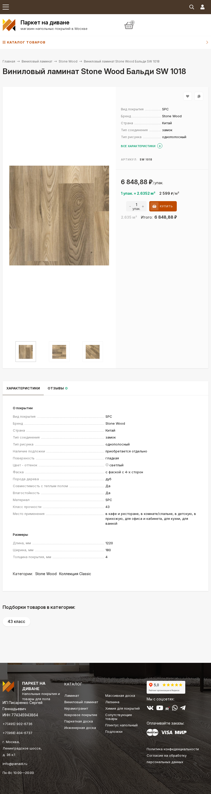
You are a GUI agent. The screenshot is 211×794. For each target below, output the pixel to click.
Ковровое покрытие (80, 715)
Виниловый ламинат (37, 61)
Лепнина (112, 702)
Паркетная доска (78, 721)
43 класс (16, 621)
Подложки (113, 731)
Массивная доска (120, 695)
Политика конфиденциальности (173, 749)
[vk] (150, 709)
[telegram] (183, 709)
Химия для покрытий (122, 708)
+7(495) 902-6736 (17, 724)
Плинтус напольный (121, 725)
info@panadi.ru (15, 764)
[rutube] (168, 709)
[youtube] (159, 709)
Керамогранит (76, 708)
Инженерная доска (80, 728)
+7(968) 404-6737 (17, 733)
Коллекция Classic (75, 574)
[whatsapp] (175, 709)
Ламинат (71, 695)
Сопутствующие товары (118, 717)
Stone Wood (68, 61)
